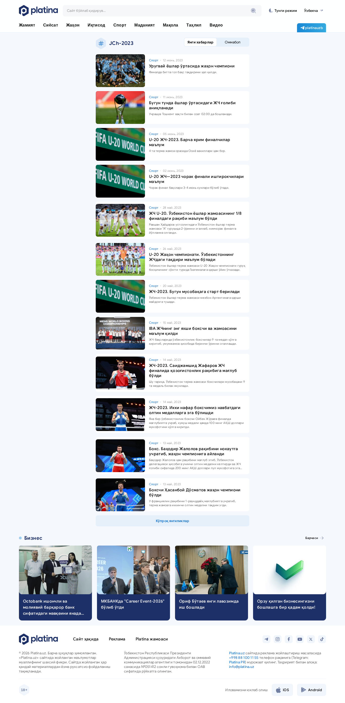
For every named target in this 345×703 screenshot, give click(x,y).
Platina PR (237, 662)
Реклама (117, 639)
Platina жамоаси (152, 639)
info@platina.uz (241, 666)
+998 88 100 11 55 (244, 657)
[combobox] (162, 10)
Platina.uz (237, 653)
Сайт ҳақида (86, 639)
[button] (313, 10)
